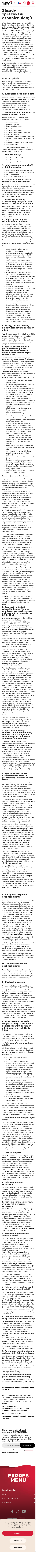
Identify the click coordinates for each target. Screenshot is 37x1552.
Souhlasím (18, 1533)
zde (23, 1528)
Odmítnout (17, 1541)
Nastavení (18, 1547)
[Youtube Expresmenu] (24, 1511)
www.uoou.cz (28, 1381)
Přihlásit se (27, 1445)
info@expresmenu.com (17, 1410)
